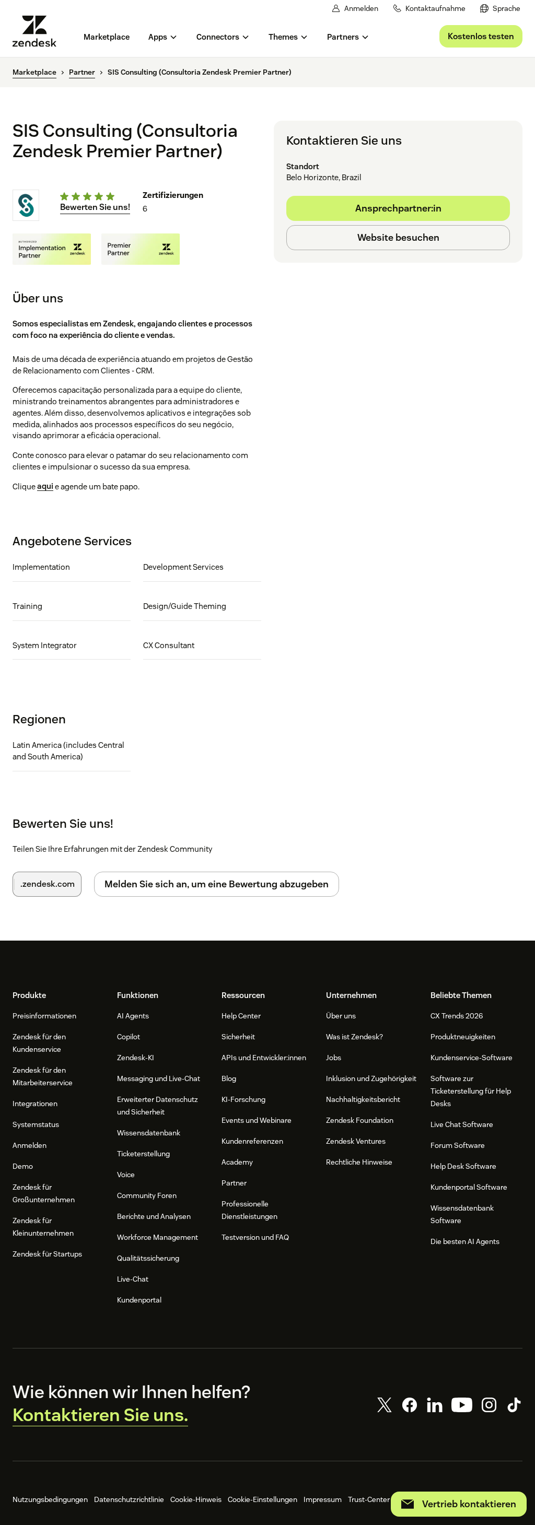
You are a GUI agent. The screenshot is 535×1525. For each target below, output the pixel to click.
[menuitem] (500, 8)
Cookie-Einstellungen (262, 1499)
